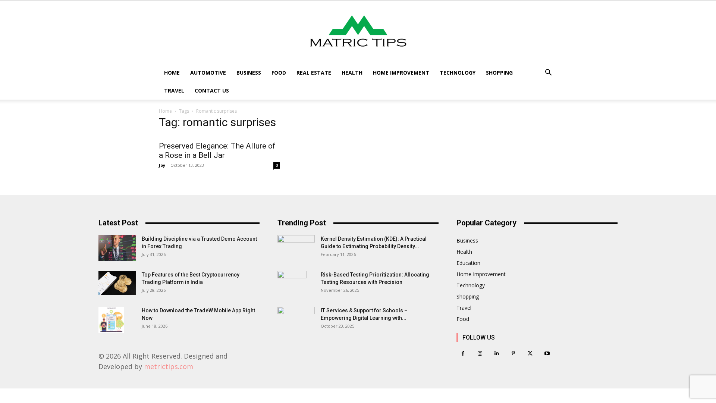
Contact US (212, 90)
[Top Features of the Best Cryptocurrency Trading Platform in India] (117, 283)
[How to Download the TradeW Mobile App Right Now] (111, 320)
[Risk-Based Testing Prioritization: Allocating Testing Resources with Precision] (292, 284)
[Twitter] (530, 353)
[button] (548, 73)
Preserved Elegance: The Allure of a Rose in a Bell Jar (217, 150)
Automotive (208, 72)
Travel (174, 90)
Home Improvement (401, 72)
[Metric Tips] (358, 32)
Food (278, 72)
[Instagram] (479, 353)
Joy (162, 165)
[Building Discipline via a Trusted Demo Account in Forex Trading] (117, 248)
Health (352, 72)
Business (248, 72)
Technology (457, 72)
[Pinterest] (513, 353)
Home (172, 72)
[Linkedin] (496, 353)
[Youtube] (546, 353)
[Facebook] (463, 353)
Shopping (499, 72)
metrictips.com (168, 366)
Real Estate (313, 72)
